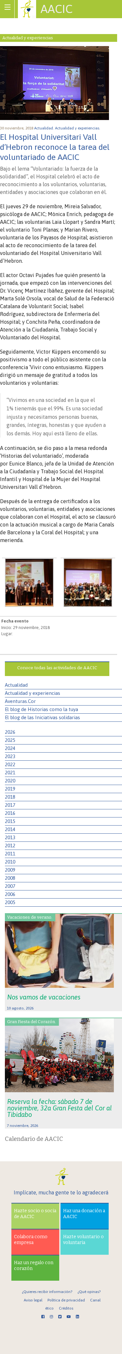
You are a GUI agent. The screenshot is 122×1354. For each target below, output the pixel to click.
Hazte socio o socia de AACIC (35, 1213)
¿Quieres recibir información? (47, 1291)
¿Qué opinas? (89, 1291)
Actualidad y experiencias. (78, 128)
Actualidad (16, 685)
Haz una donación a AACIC (84, 1213)
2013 (10, 837)
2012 (10, 845)
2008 (10, 878)
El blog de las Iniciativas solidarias (42, 717)
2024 (10, 748)
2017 (10, 805)
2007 (10, 886)
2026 (10, 732)
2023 (10, 756)
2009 (10, 870)
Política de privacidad (66, 1300)
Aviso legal (33, 1300)
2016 (10, 813)
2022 (10, 764)
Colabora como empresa (30, 1239)
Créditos (66, 1308)
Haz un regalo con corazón (33, 1265)
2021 (10, 772)
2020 (10, 780)
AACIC (57, 9)
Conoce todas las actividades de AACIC (57, 668)
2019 (10, 789)
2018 (10, 797)
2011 (10, 853)
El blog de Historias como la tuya (41, 709)
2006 (10, 894)
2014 (10, 829)
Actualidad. (44, 128)
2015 (10, 821)
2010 (10, 861)
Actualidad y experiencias (32, 693)
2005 (10, 902)
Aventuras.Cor (20, 701)
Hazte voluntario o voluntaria (83, 1239)
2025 (10, 740)
